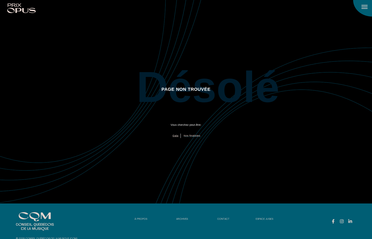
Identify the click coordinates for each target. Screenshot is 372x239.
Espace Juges (264, 219)
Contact (223, 219)
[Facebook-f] (333, 221)
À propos (141, 219)
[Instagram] (341, 221)
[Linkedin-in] (350, 221)
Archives (182, 219)
